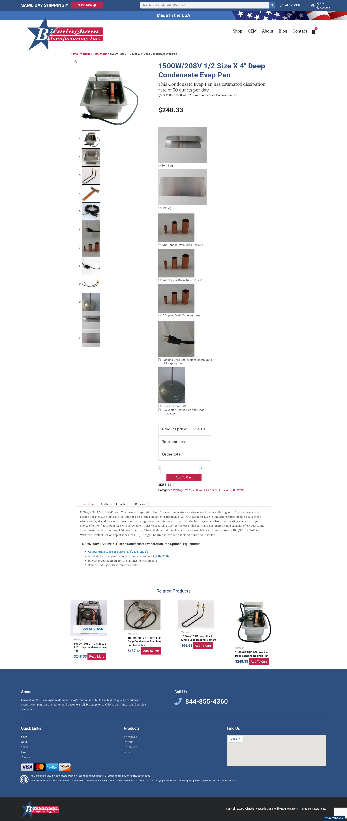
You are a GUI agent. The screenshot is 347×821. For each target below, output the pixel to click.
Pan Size (211, 490)
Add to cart (183, 477)
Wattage (85, 53)
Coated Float (176, 406)
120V (158, 556)
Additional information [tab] (114, 504)
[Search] (272, 5)
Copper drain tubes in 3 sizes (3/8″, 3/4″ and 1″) (118, 551)
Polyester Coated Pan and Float (183, 411)
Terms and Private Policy (313, 808)
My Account (323, 7)
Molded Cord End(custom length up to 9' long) (187, 361)
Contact (300, 31)
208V (166, 556)
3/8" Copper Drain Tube (182, 245)
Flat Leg (166, 208)
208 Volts (199, 490)
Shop (237, 31)
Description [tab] (87, 504)
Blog (283, 31)
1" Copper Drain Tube (180, 315)
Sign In (320, 3)
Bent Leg (167, 165)
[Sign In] (312, 5)
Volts (188, 490)
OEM (252, 31)
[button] (76, 61)
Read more (96, 656)
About (267, 31)
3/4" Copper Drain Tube (182, 280)
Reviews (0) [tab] (142, 504)
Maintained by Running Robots (282, 808)
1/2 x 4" (224, 490)
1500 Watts (100, 53)
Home (74, 53)
